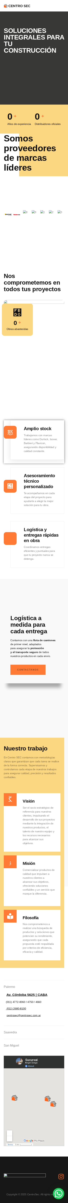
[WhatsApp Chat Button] (58, 1193)
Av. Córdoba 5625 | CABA (26, 995)
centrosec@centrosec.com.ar (24, 1015)
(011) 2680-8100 (16, 1008)
